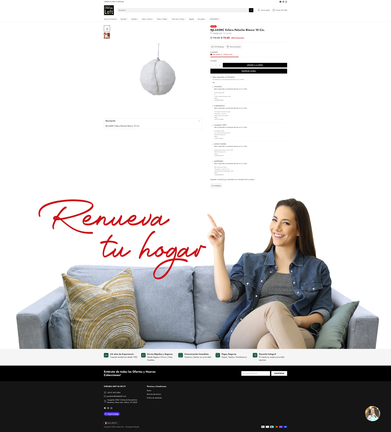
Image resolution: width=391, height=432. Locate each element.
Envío (225, 179)
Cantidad (213, 61)
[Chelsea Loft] (109, 10)
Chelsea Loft (217, 33)
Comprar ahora (249, 71)
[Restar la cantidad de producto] (212, 65)
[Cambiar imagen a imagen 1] (107, 28)
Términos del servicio (154, 394)
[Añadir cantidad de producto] (219, 65)
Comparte (217, 185)
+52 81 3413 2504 (113, 392)
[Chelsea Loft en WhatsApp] (286, 2)
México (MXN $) (112, 423)
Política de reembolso (154, 398)
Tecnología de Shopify (132, 427)
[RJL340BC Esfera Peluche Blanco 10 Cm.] (157, 70)
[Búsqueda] (251, 10)
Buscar (149, 390)
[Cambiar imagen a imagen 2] (107, 36)
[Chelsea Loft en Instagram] (283, 2)
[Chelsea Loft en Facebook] (280, 2)
